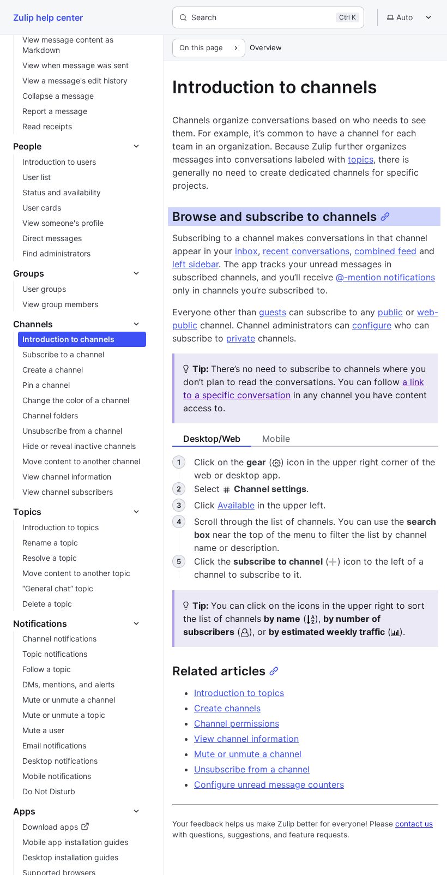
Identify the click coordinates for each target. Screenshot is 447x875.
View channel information (246, 738)
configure (371, 325)
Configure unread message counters (269, 784)
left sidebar (195, 264)
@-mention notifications (385, 277)
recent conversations (306, 250)
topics (360, 159)
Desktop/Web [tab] (211, 438)
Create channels (227, 708)
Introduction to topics (239, 692)
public (390, 312)
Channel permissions (236, 723)
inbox (246, 250)
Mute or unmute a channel (247, 753)
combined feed (385, 250)
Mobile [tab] (276, 438)
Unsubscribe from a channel (252, 769)
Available (236, 505)
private (240, 338)
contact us (414, 823)
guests (272, 312)
